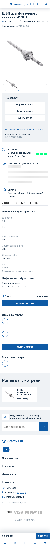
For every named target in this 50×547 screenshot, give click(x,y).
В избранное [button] (27, 21)
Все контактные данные (15, 502)
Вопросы (34, 202)
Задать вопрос (25, 111)
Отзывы (20, 202)
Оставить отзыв (25, 303)
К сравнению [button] (42, 21)
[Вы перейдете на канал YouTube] (6, 449)
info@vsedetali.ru (13, 136)
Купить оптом (25, 117)
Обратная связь (25, 104)
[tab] (7, 203)
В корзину (43, 535)
